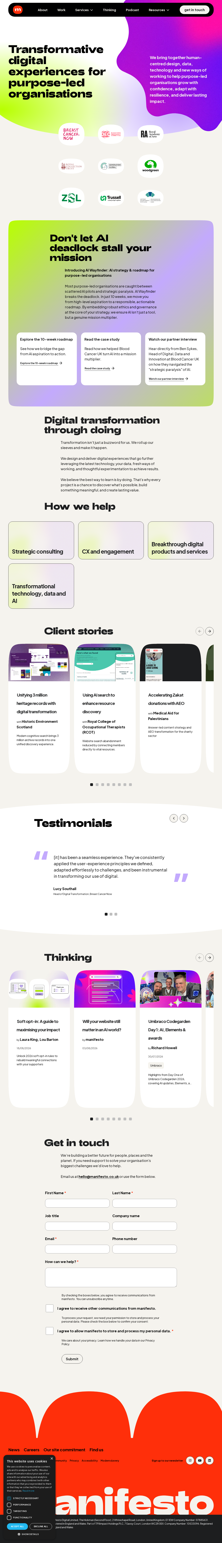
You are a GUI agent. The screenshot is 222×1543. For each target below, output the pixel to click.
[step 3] (108, 784)
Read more (29, 1490)
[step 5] (119, 784)
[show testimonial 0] (174, 818)
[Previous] (200, 631)
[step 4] (113, 784)
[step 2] (102, 784)
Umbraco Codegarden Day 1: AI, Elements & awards (169, 1029)
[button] (29, 1534)
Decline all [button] (41, 1526)
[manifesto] (17, 9)
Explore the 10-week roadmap (39, 363)
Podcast (132, 10)
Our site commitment (64, 1449)
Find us (96, 1449)
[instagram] (190, 1460)
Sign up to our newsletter (167, 1460)
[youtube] (200, 1460)
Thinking (109, 10)
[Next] (209, 631)
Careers (31, 1449)
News (14, 1449)
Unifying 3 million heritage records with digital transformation (36, 703)
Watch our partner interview (166, 378)
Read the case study (97, 368)
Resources (157, 10)
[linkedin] (209, 1460)
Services (82, 10)
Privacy (74, 1460)
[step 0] (91, 784)
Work (61, 10)
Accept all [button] (17, 1526)
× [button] (51, 1458)
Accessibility (90, 1460)
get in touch (194, 9)
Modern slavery (110, 1460)
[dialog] (29, 1497)
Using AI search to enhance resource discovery (98, 703)
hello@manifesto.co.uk (99, 1176)
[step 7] (130, 784)
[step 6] (124, 784)
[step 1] (97, 784)
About (43, 10)
